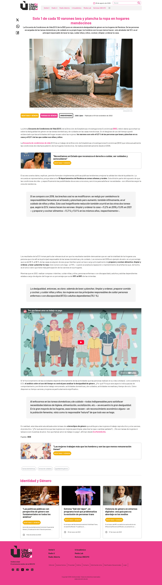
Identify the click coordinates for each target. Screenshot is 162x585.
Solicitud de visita (96, 565)
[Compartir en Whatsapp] (18, 26)
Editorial (51, 565)
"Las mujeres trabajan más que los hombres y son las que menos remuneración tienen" (92, 448)
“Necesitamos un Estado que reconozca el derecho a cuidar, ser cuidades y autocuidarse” (90, 157)
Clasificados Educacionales (112, 565)
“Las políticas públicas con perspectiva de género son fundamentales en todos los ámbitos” (37, 512)
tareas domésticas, (28, 469)
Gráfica (78, 565)
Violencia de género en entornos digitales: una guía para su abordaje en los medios (121, 511)
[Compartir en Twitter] (18, 20)
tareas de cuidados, (45, 469)
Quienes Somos (61, 565)
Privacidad (71, 565)
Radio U (54, 8)
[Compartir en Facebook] (18, 33)
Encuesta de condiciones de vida (36, 143)
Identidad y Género (29, 116)
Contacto (86, 565)
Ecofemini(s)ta (99, 432)
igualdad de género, (61, 469)
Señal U (46, 8)
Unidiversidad (66, 116)
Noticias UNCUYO (99, 8)
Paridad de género (49, 116)
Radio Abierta (65, 8)
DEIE (115, 129)
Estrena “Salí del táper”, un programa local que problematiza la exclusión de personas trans (80, 511)
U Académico (76, 8)
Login (125, 565)
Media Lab (87, 8)
